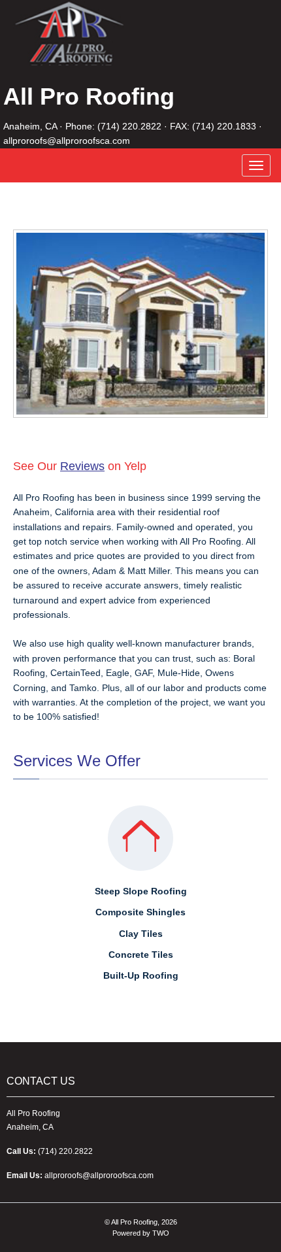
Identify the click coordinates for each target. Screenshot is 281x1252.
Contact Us (41, 1081)
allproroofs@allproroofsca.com (66, 140)
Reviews (82, 466)
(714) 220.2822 (129, 126)
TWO (160, 1233)
